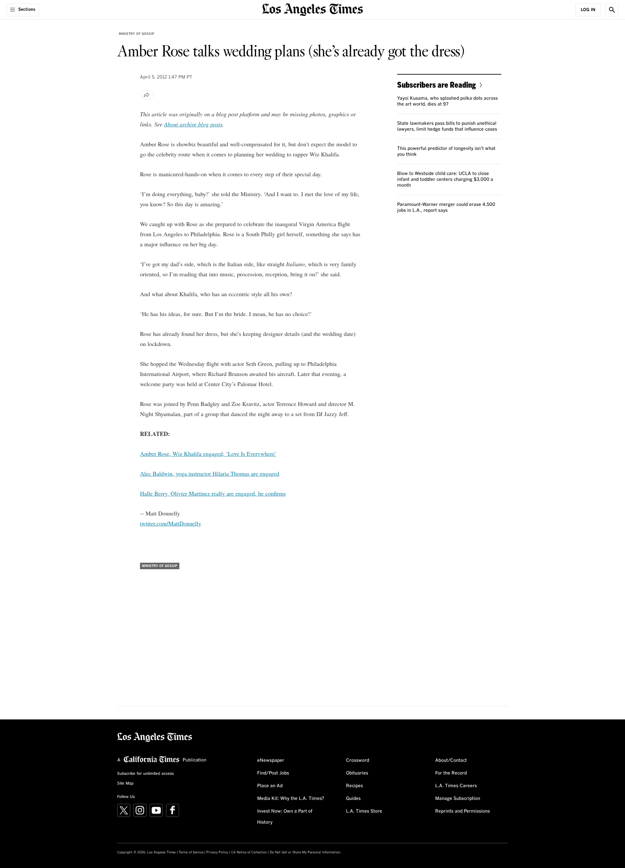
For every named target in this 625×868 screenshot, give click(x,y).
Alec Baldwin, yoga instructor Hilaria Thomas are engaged (209, 473)
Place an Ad (270, 786)
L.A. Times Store (364, 811)
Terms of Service (191, 852)
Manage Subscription (457, 798)
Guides (353, 798)
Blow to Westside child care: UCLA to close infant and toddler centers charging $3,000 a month (445, 179)
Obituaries (357, 773)
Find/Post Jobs (273, 773)
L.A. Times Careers (456, 786)
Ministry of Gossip (136, 34)
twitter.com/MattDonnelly (170, 523)
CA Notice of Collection (249, 852)
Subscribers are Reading (436, 84)
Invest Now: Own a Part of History (284, 817)
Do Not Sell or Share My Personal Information (305, 852)
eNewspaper (270, 760)
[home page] (312, 9)
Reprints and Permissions (462, 811)
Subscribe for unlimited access (145, 774)
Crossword (357, 760)
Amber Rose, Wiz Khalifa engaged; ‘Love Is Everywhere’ (208, 453)
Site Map (125, 784)
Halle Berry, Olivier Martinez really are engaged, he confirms (213, 493)
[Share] (147, 94)
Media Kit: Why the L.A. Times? (290, 798)
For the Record (451, 773)
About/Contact (451, 760)
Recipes (354, 786)
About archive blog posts (193, 124)
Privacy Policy (217, 852)
